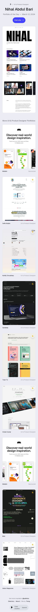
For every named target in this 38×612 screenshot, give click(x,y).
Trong (28, 601)
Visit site (17, 20)
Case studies (17, 607)
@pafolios (25, 598)
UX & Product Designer (21, 4)
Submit (24, 607)
